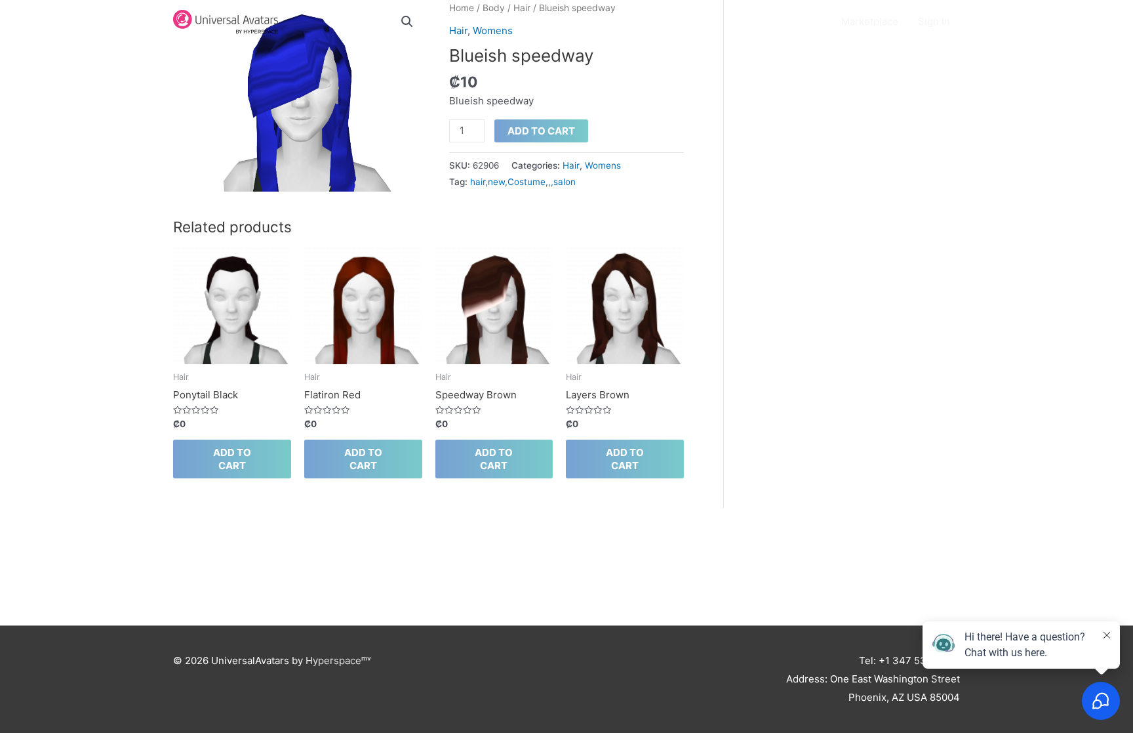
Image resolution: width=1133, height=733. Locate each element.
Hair (571, 165)
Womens (603, 165)
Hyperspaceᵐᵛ (338, 660)
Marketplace (869, 21)
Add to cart (541, 131)
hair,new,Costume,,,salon (523, 182)
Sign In (934, 21)
